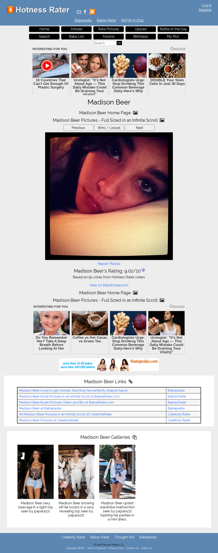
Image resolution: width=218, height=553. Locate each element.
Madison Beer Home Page (105, 112)
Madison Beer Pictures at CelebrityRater (49, 420)
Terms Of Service (96, 548)
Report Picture (109, 264)
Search (44, 36)
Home (44, 29)
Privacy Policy (116, 548)
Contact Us (132, 548)
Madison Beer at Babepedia (40, 408)
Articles (76, 29)
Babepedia (83, 20)
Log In (207, 5)
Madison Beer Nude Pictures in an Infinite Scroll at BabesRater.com (69, 396)
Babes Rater (106, 20)
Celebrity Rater (179, 414)
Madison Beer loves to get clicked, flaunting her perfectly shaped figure (73, 390)
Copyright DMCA (75, 548)
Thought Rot (124, 537)
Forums (109, 36)
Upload (140, 29)
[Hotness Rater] (39, 13)
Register (205, 10)
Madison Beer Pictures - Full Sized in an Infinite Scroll (106, 120)
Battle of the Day (173, 29)
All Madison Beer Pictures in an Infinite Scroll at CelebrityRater (65, 414)
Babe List (76, 36)
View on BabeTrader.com (108, 285)
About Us (146, 548)
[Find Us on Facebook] (85, 12)
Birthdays (140, 36)
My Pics (173, 36)
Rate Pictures (108, 29)
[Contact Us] (79, 12)
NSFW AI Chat (132, 20)
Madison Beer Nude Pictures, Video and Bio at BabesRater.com (66, 402)
